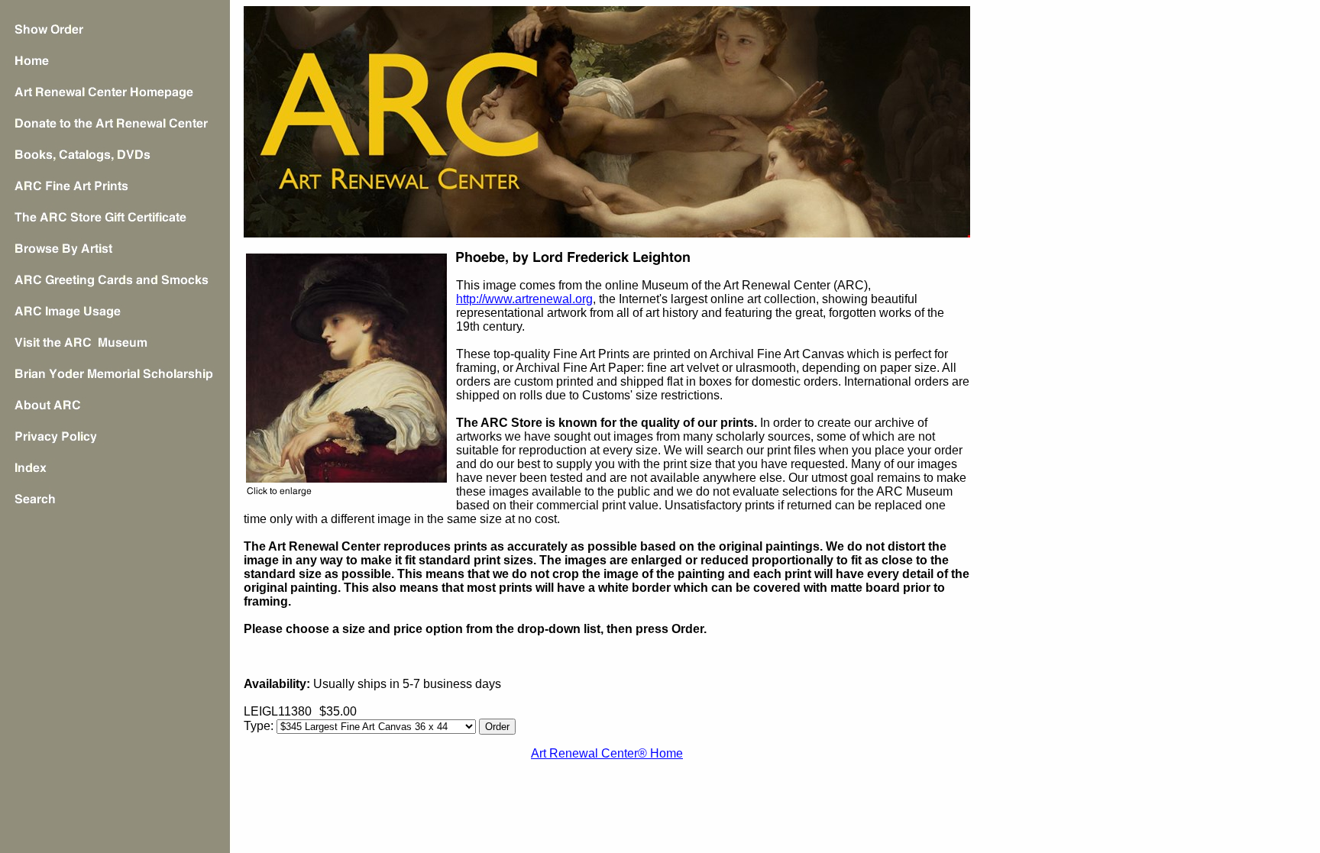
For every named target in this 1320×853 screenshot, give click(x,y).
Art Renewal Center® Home (607, 753)
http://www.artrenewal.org (524, 298)
